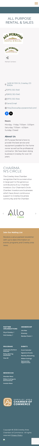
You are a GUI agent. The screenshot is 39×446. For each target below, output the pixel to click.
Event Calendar (26, 350)
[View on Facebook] (7, 115)
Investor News (8, 383)
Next (36, 214)
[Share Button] (7, 57)
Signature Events (27, 353)
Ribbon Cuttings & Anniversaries (9, 379)
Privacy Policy (16, 435)
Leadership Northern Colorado (10, 350)
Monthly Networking (27, 355)
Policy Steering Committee (8, 354)
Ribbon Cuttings (26, 358)
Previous (3, 214)
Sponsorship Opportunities (25, 361)
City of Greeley (8, 332)
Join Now (24, 330)
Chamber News (8, 376)
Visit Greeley (7, 335)
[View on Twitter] (11, 115)
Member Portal (26, 336)
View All (5, 358)
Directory (24, 333)
